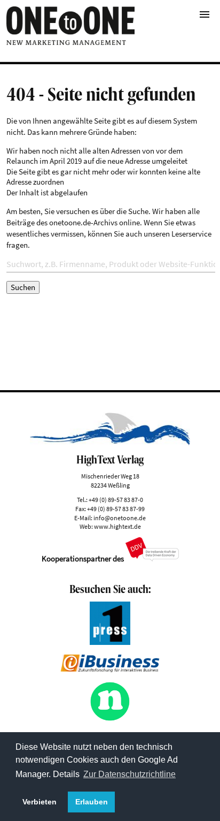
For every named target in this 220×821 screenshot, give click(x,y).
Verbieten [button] (39, 801)
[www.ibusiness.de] (110, 669)
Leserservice (191, 234)
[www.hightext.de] (110, 442)
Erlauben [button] (91, 801)
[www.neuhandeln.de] (110, 718)
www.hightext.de (117, 526)
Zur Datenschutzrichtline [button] (129, 774)
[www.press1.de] (110, 642)
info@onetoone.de (119, 518)
